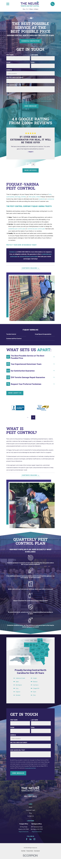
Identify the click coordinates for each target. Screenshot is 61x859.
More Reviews (30, 170)
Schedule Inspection (30, 41)
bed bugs (17, 196)
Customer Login (30, 810)
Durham (18, 695)
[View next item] (33, 164)
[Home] (30, 4)
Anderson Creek (20, 678)
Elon (34, 695)
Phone (8, 62)
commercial (50, 199)
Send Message (30, 106)
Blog (30, 813)
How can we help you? (13, 85)
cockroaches (10, 196)
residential (41, 199)
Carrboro (35, 685)
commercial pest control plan (36, 229)
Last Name (34, 55)
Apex (17, 681)
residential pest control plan (16, 229)
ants (49, 194)
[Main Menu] (7, 3)
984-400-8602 (30, 797)
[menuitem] (16, 334)
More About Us (14, 393)
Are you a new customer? (14, 77)
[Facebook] (27, 839)
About (30, 807)
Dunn (34, 691)
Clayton (18, 691)
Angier (35, 678)
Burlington (19, 685)
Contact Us (30, 816)
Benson (35, 681)
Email (33, 62)
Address (9, 70)
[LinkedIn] (30, 839)
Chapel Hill (36, 688)
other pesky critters (34, 196)
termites (23, 196)
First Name (10, 55)
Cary (17, 688)
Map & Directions (23, 831)
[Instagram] (34, 839)
